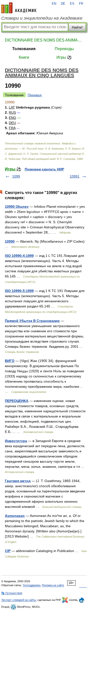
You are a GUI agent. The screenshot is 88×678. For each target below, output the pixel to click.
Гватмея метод (18, 481)
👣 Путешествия (11, 593)
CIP (8, 551)
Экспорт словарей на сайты (18, 599)
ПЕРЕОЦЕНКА (16, 401)
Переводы (64, 49)
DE (63, 3)
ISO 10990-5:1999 (19, 291)
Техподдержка (31, 585)
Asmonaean (15, 516)
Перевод (35, 95)
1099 (16, 176)
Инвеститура (16, 441)
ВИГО (9, 361)
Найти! (77, 27)
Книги (24, 57)
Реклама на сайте (53, 585)
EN (54, 3)
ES (72, 3)
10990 (10, 241)
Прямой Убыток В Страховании (32, 321)
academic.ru (18, 7)
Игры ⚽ (64, 57)
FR (81, 3)
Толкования (23, 49)
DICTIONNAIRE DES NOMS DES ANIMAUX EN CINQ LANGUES (44, 40)
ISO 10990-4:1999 (19, 256)
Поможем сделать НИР (44, 169)
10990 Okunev (17, 206)
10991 (74, 176)
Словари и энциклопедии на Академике (41, 18)
